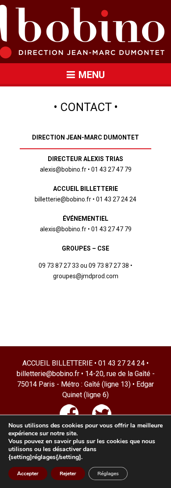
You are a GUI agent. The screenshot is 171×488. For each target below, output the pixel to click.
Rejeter (68, 473)
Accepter (28, 473)
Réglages (108, 473)
